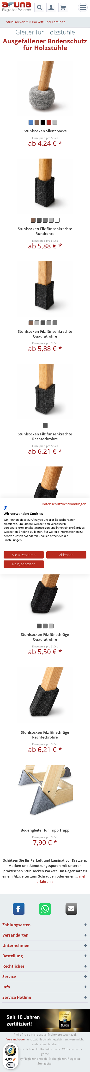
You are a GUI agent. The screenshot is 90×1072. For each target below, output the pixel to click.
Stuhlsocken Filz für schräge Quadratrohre (45, 637)
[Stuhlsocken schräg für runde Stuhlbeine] (45, 494)
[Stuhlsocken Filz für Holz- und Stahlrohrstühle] (45, 88)
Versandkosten (16, 1039)
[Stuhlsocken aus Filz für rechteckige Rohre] (45, 391)
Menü (84, 7)
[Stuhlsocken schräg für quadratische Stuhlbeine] (45, 592)
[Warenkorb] (63, 7)
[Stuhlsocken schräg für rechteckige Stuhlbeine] (45, 695)
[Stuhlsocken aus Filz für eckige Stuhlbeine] (45, 289)
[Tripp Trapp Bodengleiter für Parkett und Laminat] (45, 792)
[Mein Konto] (51, 7)
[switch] (10, 1065)
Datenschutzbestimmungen (64, 503)
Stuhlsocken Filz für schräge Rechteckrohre (45, 734)
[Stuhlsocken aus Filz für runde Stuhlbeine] (45, 186)
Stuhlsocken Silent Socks (45, 130)
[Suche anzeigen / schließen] (39, 7)
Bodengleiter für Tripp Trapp (45, 830)
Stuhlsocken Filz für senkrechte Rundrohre (45, 231)
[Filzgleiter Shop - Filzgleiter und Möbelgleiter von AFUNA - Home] (16, 7)
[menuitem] (83, 7)
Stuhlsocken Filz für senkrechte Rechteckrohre (45, 436)
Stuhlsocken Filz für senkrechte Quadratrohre (45, 334)
